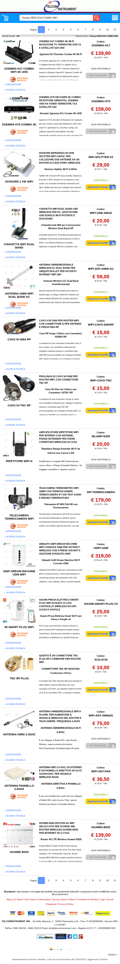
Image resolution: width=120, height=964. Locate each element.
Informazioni (44, 899)
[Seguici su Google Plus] (80, 936)
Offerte (72, 899)
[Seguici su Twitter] (75, 936)
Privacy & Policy (65, 904)
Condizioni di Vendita (87, 899)
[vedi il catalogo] (115, 20)
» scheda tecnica (14, 90)
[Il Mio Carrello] (5, 20)
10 (107, 29)
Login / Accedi (106, 899)
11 (115, 29)
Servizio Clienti (59, 899)
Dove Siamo (31, 899)
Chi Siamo (18, 899)
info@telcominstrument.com (62, 928)
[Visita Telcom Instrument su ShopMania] (46, 936)
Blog (9, 899)
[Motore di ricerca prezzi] (61, 936)
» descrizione (12, 84)
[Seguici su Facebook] (69, 936)
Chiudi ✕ (112, 954)
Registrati (51, 904)
